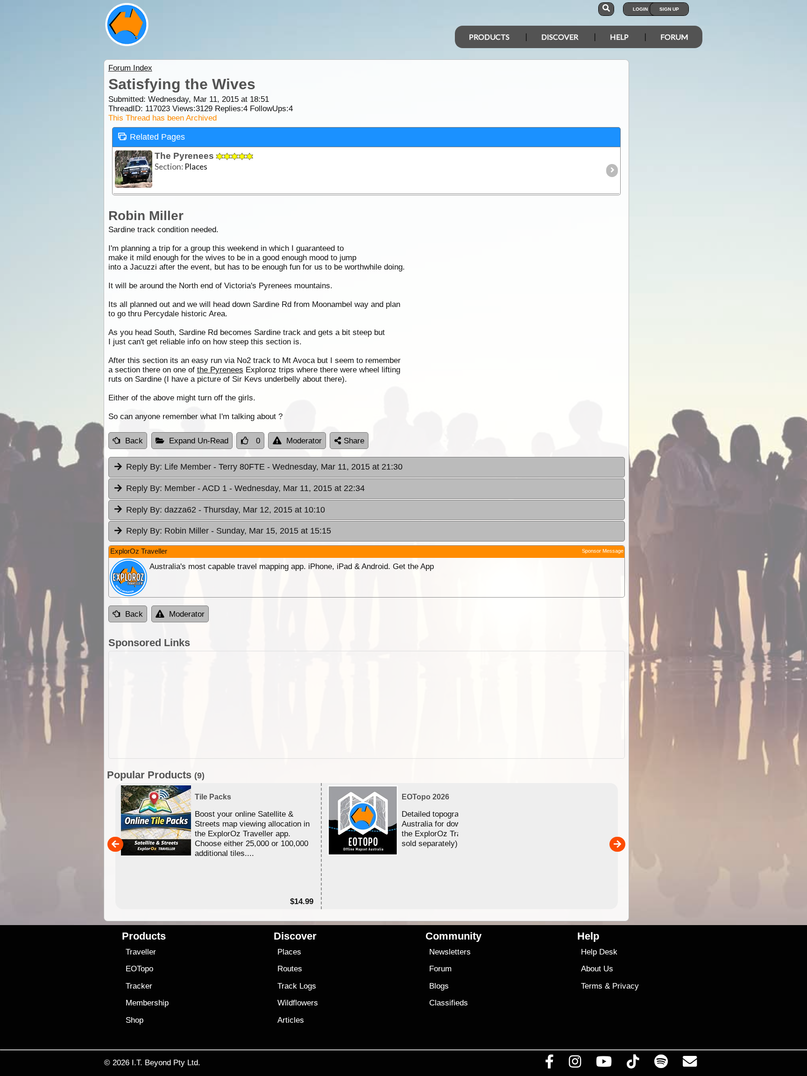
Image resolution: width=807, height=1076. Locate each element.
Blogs (439, 986)
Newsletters (450, 952)
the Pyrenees (220, 369)
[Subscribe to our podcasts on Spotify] (661, 1064)
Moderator (304, 440)
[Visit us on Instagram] (574, 1064)
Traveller (141, 952)
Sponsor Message (602, 551)
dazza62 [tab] (225, 509)
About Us (597, 968)
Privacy (625, 986)
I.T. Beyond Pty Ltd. (166, 1062)
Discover (559, 36)
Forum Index (130, 68)
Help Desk (599, 952)
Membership (147, 1002)
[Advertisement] (412, 704)
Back (134, 440)
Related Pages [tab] (157, 137)
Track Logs (296, 986)
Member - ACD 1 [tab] (245, 488)
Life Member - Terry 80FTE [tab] (264, 466)
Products (489, 36)
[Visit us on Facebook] (549, 1064)
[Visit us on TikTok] (633, 1064)
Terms (591, 986)
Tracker (139, 986)
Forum (674, 36)
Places (289, 952)
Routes (289, 968)
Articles (290, 1020)
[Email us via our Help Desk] (689, 1064)
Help (619, 36)
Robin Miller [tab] (228, 530)
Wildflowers (297, 1002)
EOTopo (139, 968)
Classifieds (448, 1002)
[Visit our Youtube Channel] (604, 1064)
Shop (134, 1020)
